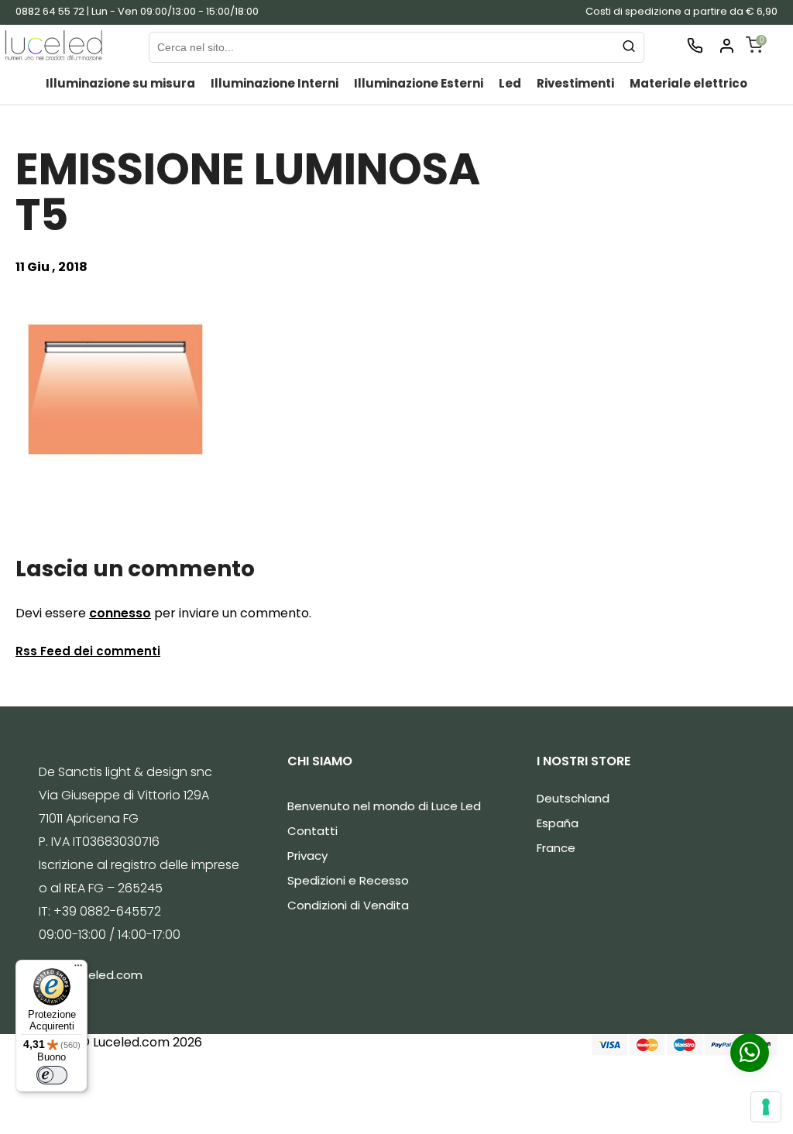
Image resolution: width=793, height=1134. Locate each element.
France (556, 848)
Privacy (307, 855)
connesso (120, 613)
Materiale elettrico (688, 83)
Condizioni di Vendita (348, 905)
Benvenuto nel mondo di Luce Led (384, 806)
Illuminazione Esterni (418, 83)
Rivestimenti (575, 83)
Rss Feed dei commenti (87, 651)
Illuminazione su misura (120, 83)
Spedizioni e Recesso (348, 880)
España (557, 823)
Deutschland (573, 798)
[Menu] (78, 969)
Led (510, 83)
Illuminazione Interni (274, 83)
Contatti (312, 831)
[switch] (51, 1075)
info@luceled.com (90, 975)
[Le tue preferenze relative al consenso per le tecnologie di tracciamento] (766, 1107)
